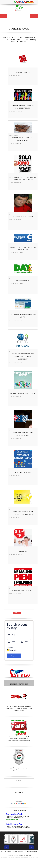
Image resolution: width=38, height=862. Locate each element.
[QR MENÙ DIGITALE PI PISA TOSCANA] (33, 839)
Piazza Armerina (17, 851)
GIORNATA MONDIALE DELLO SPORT (23, 393)
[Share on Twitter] (23, 803)
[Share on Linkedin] (18, 803)
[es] (32, 2)
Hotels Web (26, 851)
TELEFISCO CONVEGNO (23, 72)
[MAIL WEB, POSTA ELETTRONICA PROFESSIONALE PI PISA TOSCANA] (23, 839)
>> (23, 613)
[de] (28, 2)
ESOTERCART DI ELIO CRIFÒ (23, 217)
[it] (16, 2)
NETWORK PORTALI (25, 855)
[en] (20, 2)
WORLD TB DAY (22, 551)
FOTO (26, 40)
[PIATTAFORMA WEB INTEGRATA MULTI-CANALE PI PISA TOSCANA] (13, 839)
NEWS (32, 40)
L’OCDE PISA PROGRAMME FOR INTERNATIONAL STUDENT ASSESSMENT (23, 356)
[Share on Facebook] (12, 803)
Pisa (8, 851)
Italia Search (33, 851)
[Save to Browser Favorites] (25, 803)
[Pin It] (21, 803)
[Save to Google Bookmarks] (14, 803)
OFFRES (5, 37)
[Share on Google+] (16, 803)
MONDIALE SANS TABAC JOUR (23, 590)
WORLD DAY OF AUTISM (23, 472)
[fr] (24, 2)
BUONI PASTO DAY (22, 281)
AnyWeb (3, 851)
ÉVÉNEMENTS (17, 40)
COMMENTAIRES (16, 37)
